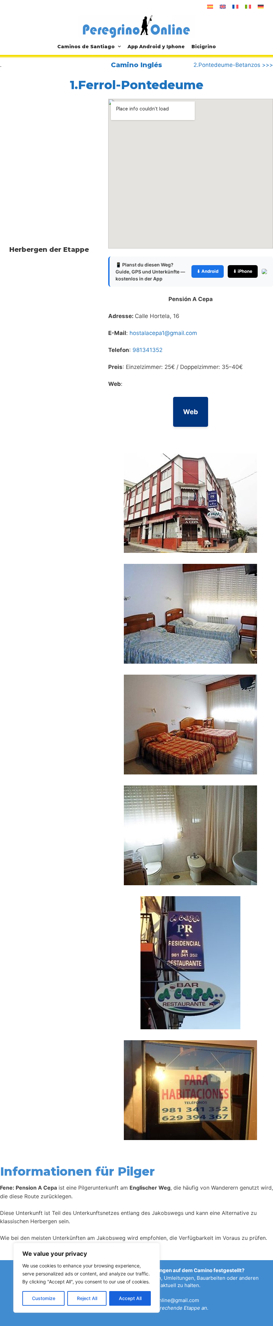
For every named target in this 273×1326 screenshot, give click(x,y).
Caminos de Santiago (86, 47)
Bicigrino (203, 47)
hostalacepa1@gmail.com (163, 333)
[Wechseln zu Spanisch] (210, 7)
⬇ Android (207, 271)
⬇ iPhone (242, 271)
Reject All (87, 1298)
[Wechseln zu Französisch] (235, 7)
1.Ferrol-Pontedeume (136, 85)
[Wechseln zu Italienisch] (248, 7)
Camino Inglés (136, 65)
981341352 (147, 350)
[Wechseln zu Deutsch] (260, 7)
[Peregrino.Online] (136, 26)
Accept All (130, 1298)
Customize (43, 1298)
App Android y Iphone (156, 47)
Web (190, 412)
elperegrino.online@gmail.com (163, 1300)
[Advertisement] (56, 154)
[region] (86, 1278)
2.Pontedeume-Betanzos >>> (233, 65)
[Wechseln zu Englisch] (222, 7)
